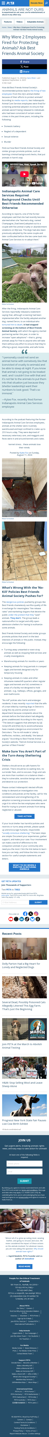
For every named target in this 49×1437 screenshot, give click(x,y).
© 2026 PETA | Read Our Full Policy (24, 1417)
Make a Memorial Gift (24, 1368)
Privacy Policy (18, 1431)
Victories (14, 1316)
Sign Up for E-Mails (24, 1318)
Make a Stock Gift (18, 1374)
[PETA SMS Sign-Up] (16, 919)
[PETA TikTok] (27, 919)
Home (4, 27)
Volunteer (23, 1316)
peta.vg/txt (5, 895)
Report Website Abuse (18, 1434)
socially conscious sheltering (16, 833)
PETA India (32, 1397)
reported (30, 703)
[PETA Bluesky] (32, 919)
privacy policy (24, 1197)
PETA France (29, 1391)
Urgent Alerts (17, 1333)
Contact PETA (33, 1321)
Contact (29, 1420)
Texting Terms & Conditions (24, 1428)
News (10, 27)
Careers (29, 1308)
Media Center (17, 1348)
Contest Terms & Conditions (24, 1422)
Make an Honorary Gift (24, 1371)
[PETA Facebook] (25, 914)
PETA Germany (16, 1394)
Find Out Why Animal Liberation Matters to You (24, 1312)
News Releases (31, 1348)
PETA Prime (34, 1316)
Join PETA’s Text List (18, 1321)
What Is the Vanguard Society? (24, 1377)
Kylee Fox (24, 452)
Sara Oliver (31, 78)
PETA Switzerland (19, 1397)
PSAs (15, 1351)
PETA (8, 889)
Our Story (20, 1308)
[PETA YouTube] (11, 919)
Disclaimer (24, 1425)
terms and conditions (30, 1190)
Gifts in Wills (32, 1374)
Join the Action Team (18, 1336)
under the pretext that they (21, 614)
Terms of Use (31, 1431)
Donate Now (16, 1363)
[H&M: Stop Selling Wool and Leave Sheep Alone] (24, 1074)
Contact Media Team (24, 1354)
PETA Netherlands (31, 1394)
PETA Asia (31, 1400)
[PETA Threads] (38, 919)
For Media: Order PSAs (27, 1351)
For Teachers (24, 1339)
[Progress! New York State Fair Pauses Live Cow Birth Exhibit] (24, 1112)
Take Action (24, 816)
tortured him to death (12, 324)
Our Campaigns (31, 1333)
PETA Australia (19, 1400)
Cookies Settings (34, 1434)
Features (8, 22)
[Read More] (24, 1240)
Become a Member (30, 1363)
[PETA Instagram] (36, 914)
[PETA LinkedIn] (21, 919)
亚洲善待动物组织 (18, 1403)
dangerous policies (15, 602)
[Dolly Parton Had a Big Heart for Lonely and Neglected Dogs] (24, 956)
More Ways (32, 1382)
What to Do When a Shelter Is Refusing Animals (24, 867)
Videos (19, 22)
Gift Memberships (19, 1382)
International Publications (24, 1324)
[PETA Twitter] (30, 914)
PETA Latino (32, 1403)
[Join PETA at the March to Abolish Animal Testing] (24, 1036)
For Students (33, 1336)
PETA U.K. (18, 1391)
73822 (17, 889)
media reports (21, 100)
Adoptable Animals (35, 22)
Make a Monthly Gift (24, 1366)
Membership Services (24, 1379)
